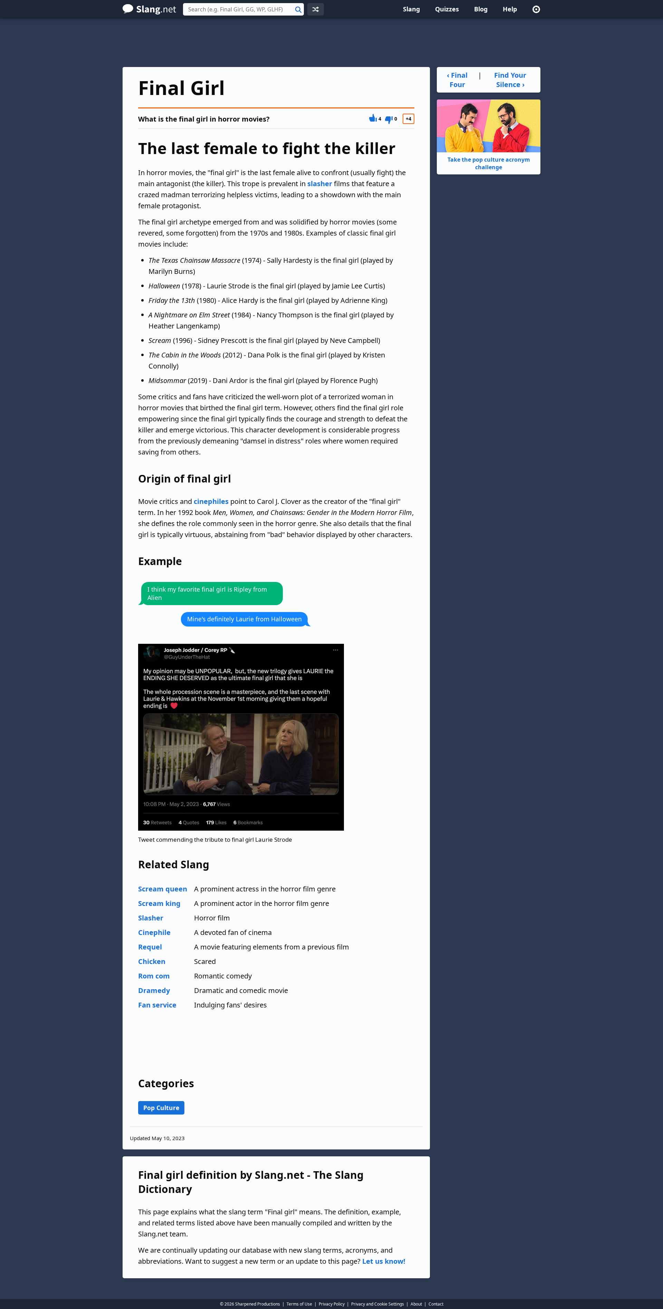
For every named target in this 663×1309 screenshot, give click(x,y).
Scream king (159, 903)
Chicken (151, 961)
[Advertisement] (331, 43)
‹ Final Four (457, 79)
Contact (436, 1304)
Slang (411, 9)
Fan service (157, 1005)
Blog (481, 9)
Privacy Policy (332, 1304)
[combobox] (243, 9)
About (416, 1304)
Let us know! (383, 1261)
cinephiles (211, 501)
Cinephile (154, 932)
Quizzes (447, 9)
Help (510, 9)
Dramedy (154, 990)
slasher (319, 183)
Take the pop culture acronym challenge (489, 163)
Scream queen (162, 889)
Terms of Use (299, 1304)
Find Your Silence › (510, 79)
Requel (150, 947)
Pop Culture (161, 1107)
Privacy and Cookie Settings (377, 1304)
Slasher (150, 918)
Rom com (154, 976)
